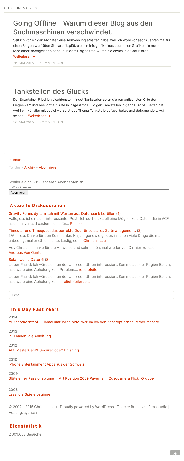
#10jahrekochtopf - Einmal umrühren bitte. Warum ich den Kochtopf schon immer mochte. (84, 322)
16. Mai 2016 (23, 122)
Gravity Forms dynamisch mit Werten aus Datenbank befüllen (62, 213)
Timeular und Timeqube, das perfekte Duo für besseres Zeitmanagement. (72, 230)
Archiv (29, 167)
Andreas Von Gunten (26, 252)
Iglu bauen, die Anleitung (30, 336)
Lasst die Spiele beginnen (30, 394)
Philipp (76, 223)
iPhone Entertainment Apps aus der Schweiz (46, 364)
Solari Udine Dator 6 (26, 259)
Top (172, 452)
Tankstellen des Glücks (51, 91)
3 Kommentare (50, 63)
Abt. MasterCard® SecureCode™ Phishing (44, 350)
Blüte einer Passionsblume (31, 378)
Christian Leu (94, 240)
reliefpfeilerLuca (76, 281)
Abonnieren (49, 167)
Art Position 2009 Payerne (81, 378)
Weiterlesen (24, 56)
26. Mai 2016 (23, 63)
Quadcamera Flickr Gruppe (131, 378)
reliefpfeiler (89, 269)
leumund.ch (19, 159)
